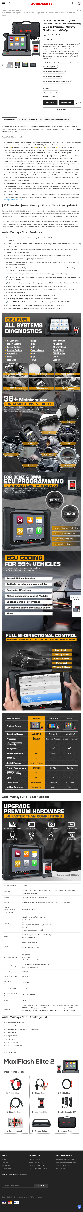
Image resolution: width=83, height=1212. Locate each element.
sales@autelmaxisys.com (13, 200)
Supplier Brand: (48, 35)
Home (4, 10)
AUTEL (58, 35)
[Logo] (41, 3)
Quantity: (46, 89)
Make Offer (66, 103)
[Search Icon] (10, 3)
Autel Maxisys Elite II (50, 67)
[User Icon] (73, 3)
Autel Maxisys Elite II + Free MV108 (54, 72)
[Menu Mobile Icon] (3, 3)
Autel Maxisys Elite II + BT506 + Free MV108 (57, 82)
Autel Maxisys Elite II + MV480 (53, 77)
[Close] (41, 1200)
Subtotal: (46, 96)
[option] (21, 39)
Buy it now (62, 110)
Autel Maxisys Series (14, 10)
